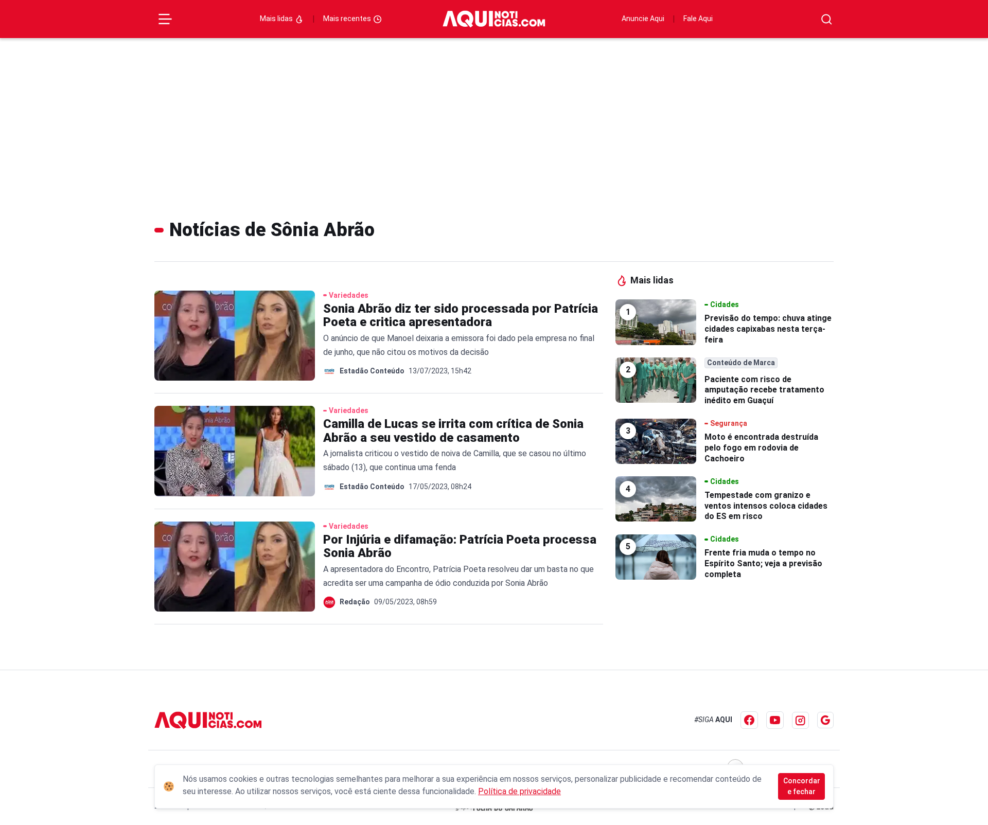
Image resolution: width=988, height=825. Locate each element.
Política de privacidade (519, 791)
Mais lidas (277, 18)
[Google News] (825, 720)
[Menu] (165, 19)
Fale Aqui (698, 18)
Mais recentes (348, 18)
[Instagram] (800, 720)
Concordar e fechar (801, 786)
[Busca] (827, 19)
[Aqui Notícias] (494, 19)
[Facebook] (749, 720)
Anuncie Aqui (643, 18)
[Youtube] (775, 720)
